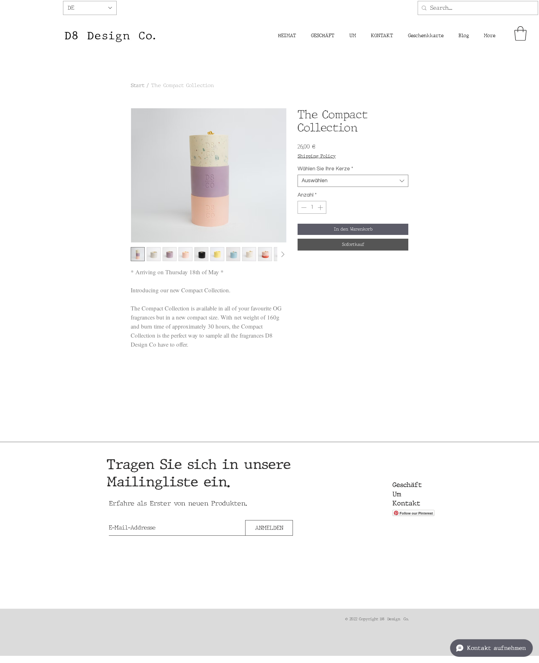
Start (137, 85)
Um (396, 494)
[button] (520, 33)
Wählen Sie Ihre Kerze (325, 169)
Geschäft (407, 484)
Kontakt (406, 503)
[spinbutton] (312, 207)
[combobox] (353, 181)
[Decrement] (303, 207)
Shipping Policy (317, 156)
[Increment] (321, 207)
